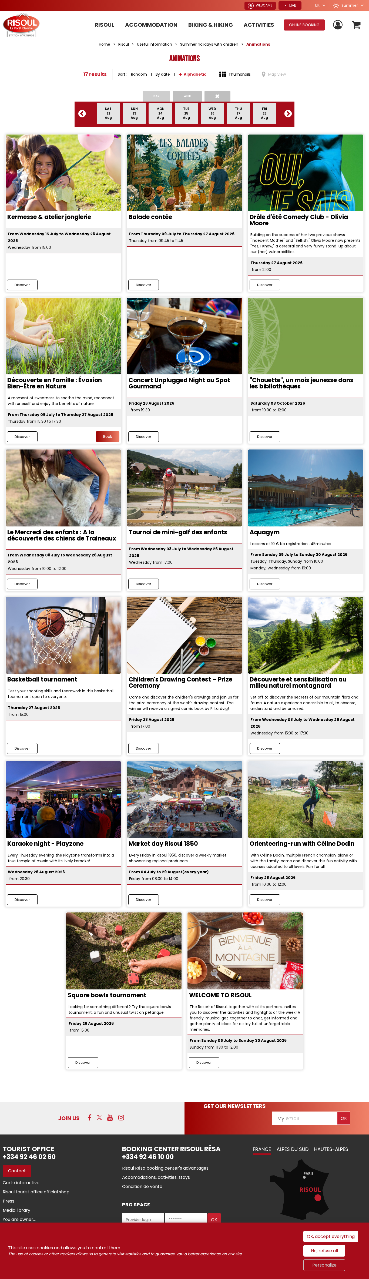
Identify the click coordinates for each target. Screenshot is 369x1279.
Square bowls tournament (107, 995)
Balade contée (150, 217)
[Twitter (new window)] (99, 1117)
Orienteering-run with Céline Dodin (302, 844)
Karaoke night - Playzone (45, 844)
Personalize (324, 1265)
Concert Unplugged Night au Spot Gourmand (179, 383)
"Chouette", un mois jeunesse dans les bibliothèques (301, 383)
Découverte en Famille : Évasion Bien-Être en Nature (54, 383)
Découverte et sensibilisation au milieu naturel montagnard (298, 682)
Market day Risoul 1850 (163, 844)
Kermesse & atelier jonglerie (49, 217)
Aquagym (265, 532)
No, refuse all (324, 1251)
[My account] (338, 25)
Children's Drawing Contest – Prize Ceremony (180, 682)
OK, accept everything (331, 1236)
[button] (356, 25)
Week (187, 96)
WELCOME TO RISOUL (220, 995)
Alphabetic (195, 74)
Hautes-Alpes (331, 1149)
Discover (22, 284)
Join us (69, 1118)
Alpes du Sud (292, 1149)
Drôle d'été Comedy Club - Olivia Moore (299, 220)
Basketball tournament (42, 679)
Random (139, 74)
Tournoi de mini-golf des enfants (178, 532)
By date (163, 74)
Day (156, 96)
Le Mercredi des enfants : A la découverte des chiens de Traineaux (61, 535)
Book (107, 436)
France (262, 1149)
